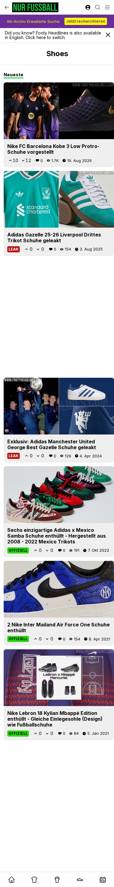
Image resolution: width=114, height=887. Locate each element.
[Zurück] (6, 7)
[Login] (88, 7)
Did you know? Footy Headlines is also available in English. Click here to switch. (53, 35)
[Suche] (97, 7)
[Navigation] (107, 7)
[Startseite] (35, 7)
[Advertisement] (57, 317)
